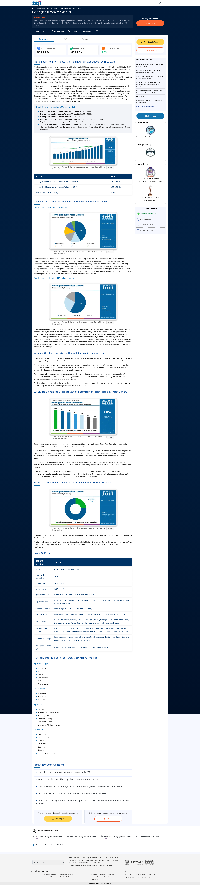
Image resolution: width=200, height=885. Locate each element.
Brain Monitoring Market (149, 836)
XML (149, 877)
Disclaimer (128, 874)
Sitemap (143, 877)
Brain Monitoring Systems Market (118, 836)
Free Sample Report (151, 42)
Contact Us (94, 880)
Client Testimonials (109, 877)
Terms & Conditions (140, 874)
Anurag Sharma (59, 31)
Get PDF (109, 819)
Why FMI (111, 874)
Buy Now (151, 23)
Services (45, 871)
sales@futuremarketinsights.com (85, 865)
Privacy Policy (152, 874)
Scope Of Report (141, 97)
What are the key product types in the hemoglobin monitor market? (72, 793)
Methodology (150, 116)
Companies (86, 39)
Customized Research (66, 874)
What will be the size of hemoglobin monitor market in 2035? (68, 779)
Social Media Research (67, 877)
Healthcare (40, 8)
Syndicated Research (50, 874)
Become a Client (96, 877)
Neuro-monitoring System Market (49, 845)
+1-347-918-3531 (106, 865)
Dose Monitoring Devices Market (48, 836)
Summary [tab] (43, 39)
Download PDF (152, 50)
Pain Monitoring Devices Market (83, 836)
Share (110, 167)
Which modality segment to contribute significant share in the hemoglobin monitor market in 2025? (82, 802)
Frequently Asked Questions (145, 106)
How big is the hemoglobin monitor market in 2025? (64, 772)
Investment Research (50, 877)
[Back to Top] (195, 867)
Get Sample (59, 819)
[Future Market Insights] (36, 3)
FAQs (137, 877)
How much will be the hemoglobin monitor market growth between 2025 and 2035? (80, 786)
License (99, 31)
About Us (94, 874)
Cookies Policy (129, 877)
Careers (102, 874)
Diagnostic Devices (52, 8)
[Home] (34, 8)
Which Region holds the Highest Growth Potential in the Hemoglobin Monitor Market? (148, 84)
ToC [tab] (65, 39)
